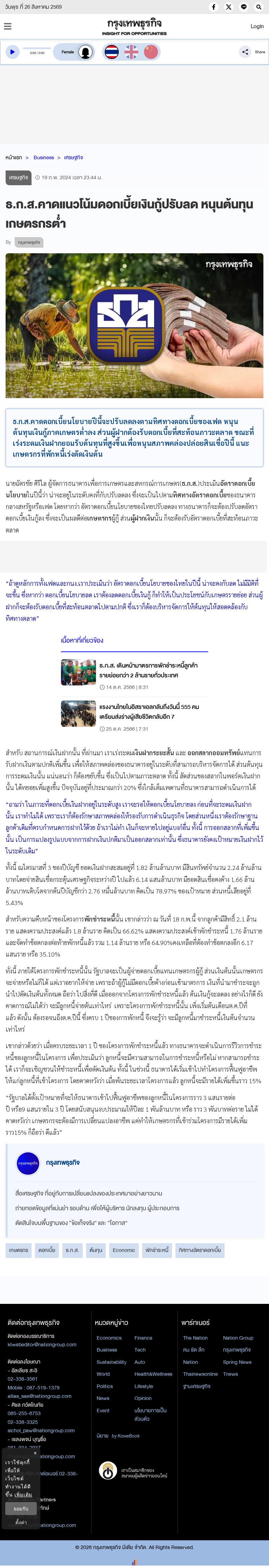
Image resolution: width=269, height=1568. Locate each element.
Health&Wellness (153, 1374)
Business (44, 157)
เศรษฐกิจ (73, 157)
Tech (140, 1349)
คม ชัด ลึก (194, 1349)
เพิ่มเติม (23, 1494)
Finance (143, 1337)
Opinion (143, 1398)
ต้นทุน (96, 1250)
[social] (214, 7)
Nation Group (238, 1337)
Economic (124, 1250)
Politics (105, 1386)
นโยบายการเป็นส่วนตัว (150, 1415)
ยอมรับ (21, 1508)
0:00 (33, 53)
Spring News (237, 1362)
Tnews (230, 1374)
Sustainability (111, 1362)
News (103, 1398)
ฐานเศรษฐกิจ (197, 1386)
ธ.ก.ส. (72, 1250)
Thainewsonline (200, 1374)
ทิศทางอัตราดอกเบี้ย (200, 1250)
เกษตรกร (18, 1250)
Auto (139, 1362)
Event (103, 1410)
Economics (109, 1337)
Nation (190, 1362)
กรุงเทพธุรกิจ (237, 1349)
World (103, 1374)
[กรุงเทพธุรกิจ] (134, 26)
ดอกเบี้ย (47, 1250)
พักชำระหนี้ (157, 1250)
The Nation (195, 1337)
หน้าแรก (14, 157)
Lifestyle (143, 1386)
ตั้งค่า (21, 1522)
